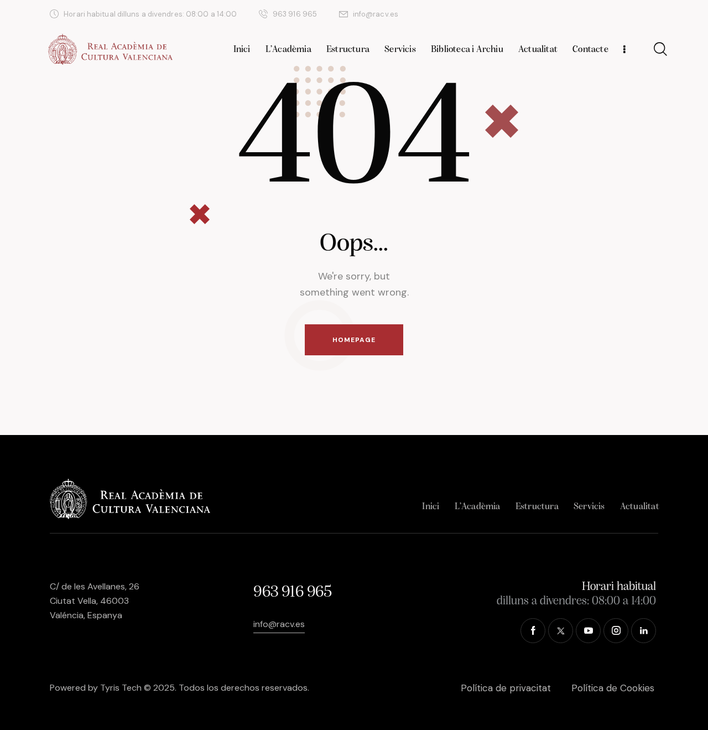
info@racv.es (279, 624)
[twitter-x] (574, 14)
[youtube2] (601, 14)
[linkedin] (654, 14)
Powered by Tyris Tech (96, 687)
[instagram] (627, 14)
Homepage (354, 339)
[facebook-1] (548, 14)
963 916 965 (292, 592)
